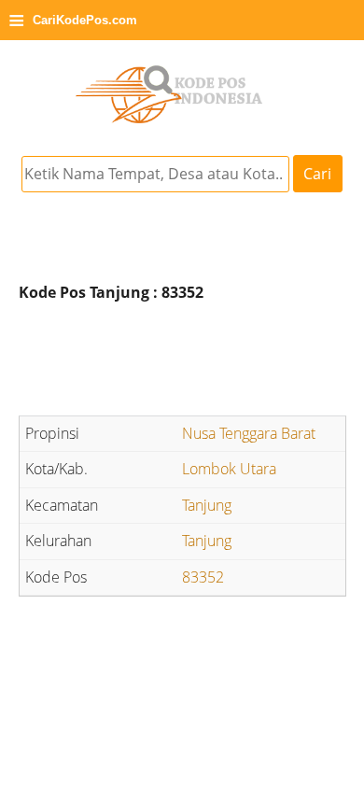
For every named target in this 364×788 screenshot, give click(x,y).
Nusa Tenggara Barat (248, 433)
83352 (203, 577)
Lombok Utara (229, 468)
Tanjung (206, 505)
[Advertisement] (182, 361)
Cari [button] (317, 173)
